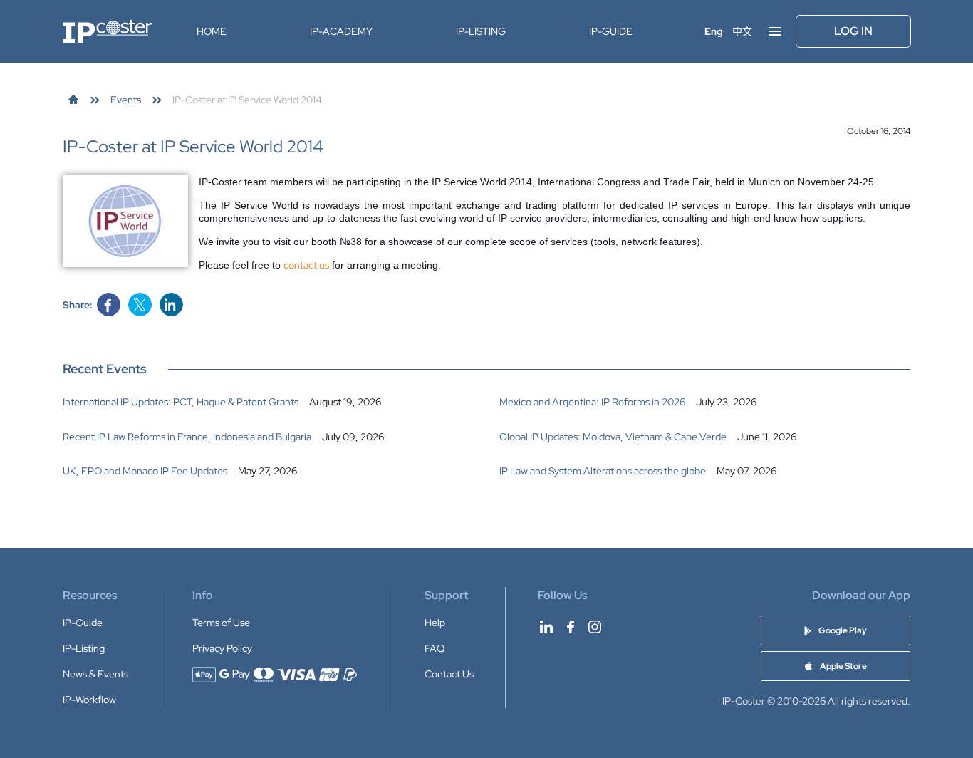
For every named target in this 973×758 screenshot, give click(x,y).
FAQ (434, 648)
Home (212, 31)
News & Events (95, 674)
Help (435, 622)
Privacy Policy (222, 648)
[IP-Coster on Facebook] (570, 626)
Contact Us (449, 674)
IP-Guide (611, 31)
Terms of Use (221, 622)
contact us (306, 265)
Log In (853, 31)
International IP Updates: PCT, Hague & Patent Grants (180, 401)
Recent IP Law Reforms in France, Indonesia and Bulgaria (187, 436)
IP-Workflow (89, 699)
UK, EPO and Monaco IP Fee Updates (145, 470)
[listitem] (268, 401)
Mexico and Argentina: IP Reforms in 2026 (592, 401)
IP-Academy (341, 31)
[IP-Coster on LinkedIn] (546, 626)
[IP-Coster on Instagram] (594, 626)
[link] (73, 99)
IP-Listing (481, 31)
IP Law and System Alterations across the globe (602, 470)
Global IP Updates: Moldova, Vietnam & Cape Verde (613, 436)
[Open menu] (775, 31)
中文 (742, 31)
